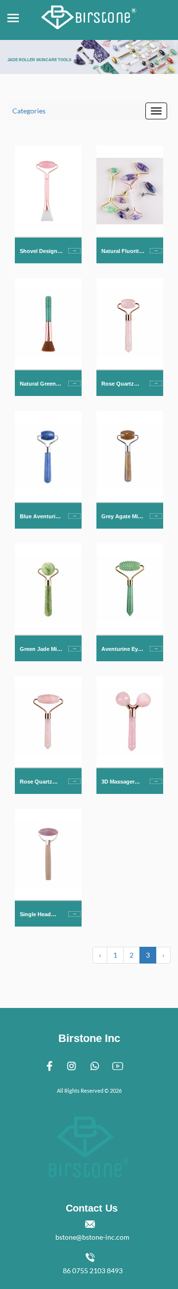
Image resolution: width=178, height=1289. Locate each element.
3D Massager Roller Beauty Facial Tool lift (119, 782)
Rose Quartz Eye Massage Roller (36, 782)
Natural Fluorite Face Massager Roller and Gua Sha (121, 251)
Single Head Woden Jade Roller (36, 915)
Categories (28, 111)
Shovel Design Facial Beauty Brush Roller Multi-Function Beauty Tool (39, 251)
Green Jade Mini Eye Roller (41, 649)
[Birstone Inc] (89, 15)
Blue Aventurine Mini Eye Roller (41, 517)
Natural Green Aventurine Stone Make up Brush (39, 384)
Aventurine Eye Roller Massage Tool (121, 649)
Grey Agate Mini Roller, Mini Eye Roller (122, 517)
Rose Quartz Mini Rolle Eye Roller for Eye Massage (119, 384)
